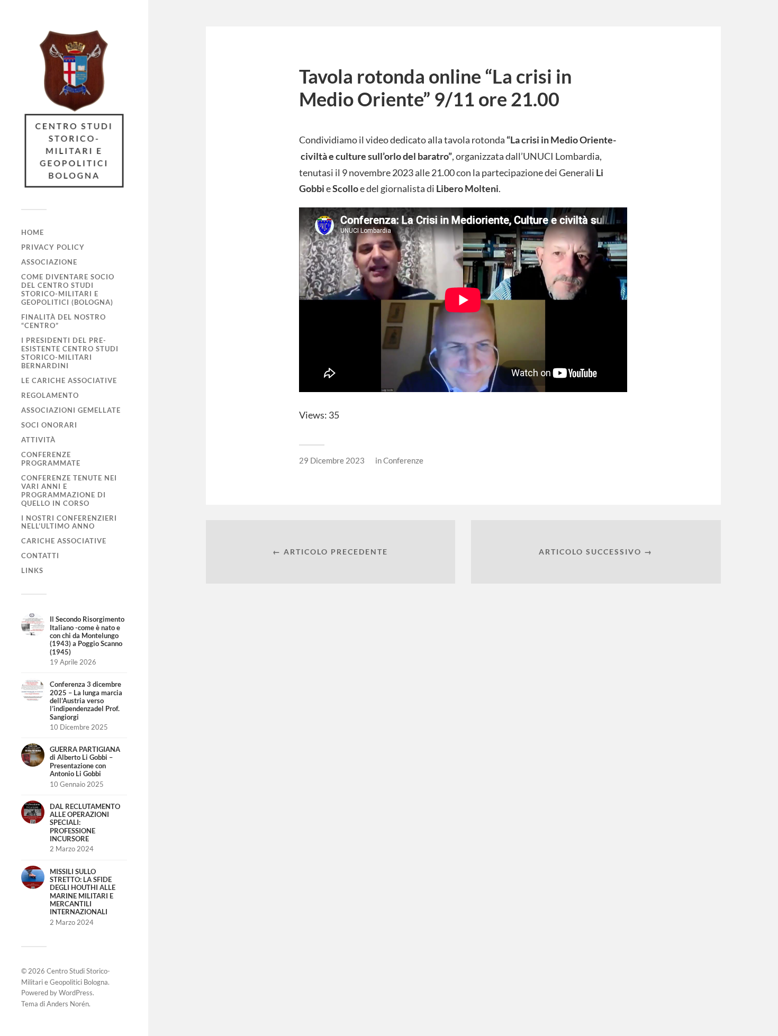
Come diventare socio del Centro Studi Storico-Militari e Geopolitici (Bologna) (67, 289)
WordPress (76, 992)
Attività (38, 439)
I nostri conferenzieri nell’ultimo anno (69, 522)
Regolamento (50, 395)
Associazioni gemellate (71, 410)
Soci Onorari (49, 425)
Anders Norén (68, 1003)
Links (32, 570)
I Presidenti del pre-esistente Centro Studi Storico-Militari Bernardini (70, 353)
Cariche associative (63, 541)
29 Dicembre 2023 (332, 460)
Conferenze (403, 460)
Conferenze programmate (50, 458)
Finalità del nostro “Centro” (63, 321)
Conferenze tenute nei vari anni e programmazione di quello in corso (69, 490)
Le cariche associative (69, 380)
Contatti (40, 555)
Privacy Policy (53, 247)
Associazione (49, 262)
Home (32, 232)
